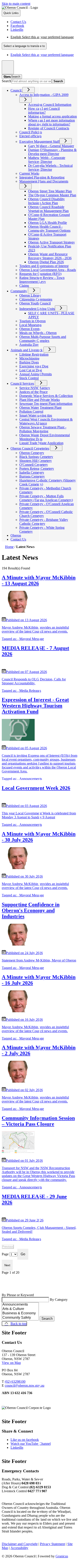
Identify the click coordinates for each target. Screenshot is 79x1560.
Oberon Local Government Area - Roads (47, 270)
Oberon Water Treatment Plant (40, 407)
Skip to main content (16, 3)
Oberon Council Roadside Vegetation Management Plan (48, 209)
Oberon (16, 535)
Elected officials (30, 136)
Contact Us (18, 539)
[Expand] (28, 90)
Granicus (62, 1556)
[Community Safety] (20, 1318)
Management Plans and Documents (43, 181)
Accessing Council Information (49, 104)
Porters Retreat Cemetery (36, 468)
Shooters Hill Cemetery (35, 461)
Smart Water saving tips (35, 415)
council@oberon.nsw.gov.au (24, 1385)
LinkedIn (17, 1447)
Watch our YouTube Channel (31, 1443)
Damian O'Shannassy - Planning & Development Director (52, 152)
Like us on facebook (25, 1440)
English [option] (42, 55)
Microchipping (29, 358)
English (42, 37)
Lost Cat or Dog (30, 370)
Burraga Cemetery (32, 476)
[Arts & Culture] (20, 1309)
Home (9, 547)
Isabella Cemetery (31, 472)
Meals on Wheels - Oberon (38, 333)
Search (6, 81)
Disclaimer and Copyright (20, 1544)
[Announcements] (20, 1305)
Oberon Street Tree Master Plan (50, 191)
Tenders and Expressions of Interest (43, 266)
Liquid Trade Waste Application (41, 443)
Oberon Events (29, 329)
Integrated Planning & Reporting (42, 177)
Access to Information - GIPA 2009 (43, 95)
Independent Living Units (37, 309)
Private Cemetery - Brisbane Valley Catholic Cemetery (43, 521)
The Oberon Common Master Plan (52, 195)
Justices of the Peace (33, 392)
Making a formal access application (52, 116)
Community (19, 291)
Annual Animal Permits (35, 374)
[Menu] (8, 67)
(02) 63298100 (15, 1381)
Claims (24, 285)
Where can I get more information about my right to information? (51, 122)
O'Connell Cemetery (33, 464)
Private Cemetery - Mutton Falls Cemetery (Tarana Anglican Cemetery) (46, 498)
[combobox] (24, 46)
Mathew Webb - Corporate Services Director (46, 159)
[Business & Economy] (20, 1313)
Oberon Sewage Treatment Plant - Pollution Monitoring (42, 429)
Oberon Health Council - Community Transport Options (49, 228)
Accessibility (19, 1548)
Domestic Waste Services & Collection (46, 396)
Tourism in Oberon (32, 321)
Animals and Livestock (27, 350)
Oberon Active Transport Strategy (51, 242)
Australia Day (29, 344)
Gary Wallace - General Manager (51, 146)
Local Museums (30, 325)
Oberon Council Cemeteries (30, 448)
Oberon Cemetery (31, 453)
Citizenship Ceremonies (35, 299)
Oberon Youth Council (35, 303)
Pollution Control (31, 411)
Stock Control (29, 378)
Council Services (22, 383)
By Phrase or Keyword (18, 1295)
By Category (59, 1299)
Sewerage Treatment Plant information (45, 403)
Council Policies (30, 132)
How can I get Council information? (44, 110)
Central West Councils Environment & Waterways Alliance (46, 421)
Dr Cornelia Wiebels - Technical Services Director (50, 167)
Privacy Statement (52, 1544)
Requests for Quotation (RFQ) (40, 274)
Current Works (29, 173)
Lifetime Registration (33, 354)
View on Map (11, 1363)
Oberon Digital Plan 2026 (46, 262)
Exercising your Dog (33, 366)
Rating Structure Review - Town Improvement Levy (42, 279)
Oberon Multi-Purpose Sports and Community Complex (42, 339)
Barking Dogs (29, 362)
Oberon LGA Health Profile (47, 222)
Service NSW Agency (34, 388)
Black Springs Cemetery (36, 457)
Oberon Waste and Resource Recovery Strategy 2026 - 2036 (50, 256)
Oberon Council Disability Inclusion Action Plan (46, 201)
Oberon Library (30, 295)
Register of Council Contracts (48, 128)
